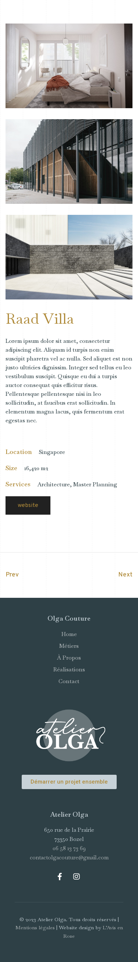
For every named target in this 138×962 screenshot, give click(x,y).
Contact (69, 681)
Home (69, 634)
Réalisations (69, 669)
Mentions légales (35, 927)
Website (28, 505)
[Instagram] (76, 876)
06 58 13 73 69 (69, 848)
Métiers (69, 645)
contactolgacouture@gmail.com (69, 857)
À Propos (69, 657)
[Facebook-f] (60, 876)
